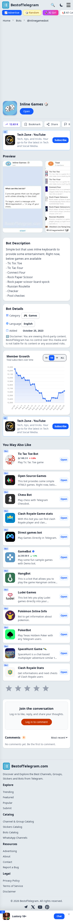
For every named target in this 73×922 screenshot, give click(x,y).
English (28, 323)
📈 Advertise (11, 12)
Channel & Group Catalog (18, 821)
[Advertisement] (36, 61)
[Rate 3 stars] (27, 688)
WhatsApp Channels (15, 837)
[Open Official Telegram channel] (26, 907)
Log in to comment (37, 722)
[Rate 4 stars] (36, 688)
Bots (18, 20)
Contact (7, 862)
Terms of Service (13, 886)
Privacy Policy (11, 880)
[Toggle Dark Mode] (61, 5)
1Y (57, 358)
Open (26, 111)
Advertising (10, 851)
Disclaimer (9, 891)
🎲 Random (32, 12)
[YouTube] (40, 907)
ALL (62, 358)
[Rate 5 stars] (45, 688)
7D (46, 358)
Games (30, 316)
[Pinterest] (47, 907)
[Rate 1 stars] (8, 688)
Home (6, 20)
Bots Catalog (10, 832)
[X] (33, 907)
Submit (7, 808)
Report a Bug (11, 867)
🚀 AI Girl (50, 12)
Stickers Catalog (12, 826)
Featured (8, 797)
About (6, 856)
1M (51, 358)
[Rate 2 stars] (18, 688)
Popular (7, 802)
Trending (8, 792)
